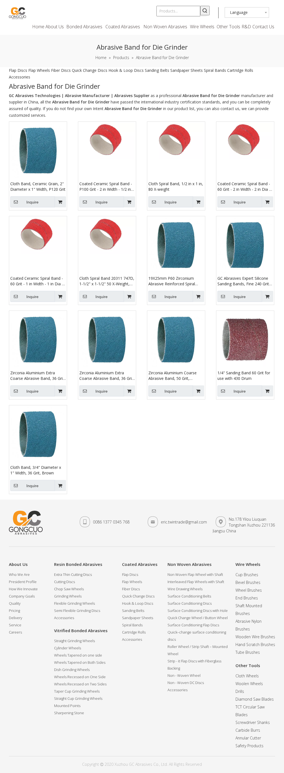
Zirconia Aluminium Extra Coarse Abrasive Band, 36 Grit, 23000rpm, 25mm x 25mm (106, 375)
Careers (15, 632)
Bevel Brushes (247, 582)
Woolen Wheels (249, 683)
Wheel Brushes (248, 590)
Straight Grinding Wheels (74, 640)
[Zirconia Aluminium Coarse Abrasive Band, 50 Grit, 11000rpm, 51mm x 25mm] (176, 339)
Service (15, 624)
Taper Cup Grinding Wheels (77, 691)
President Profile (23, 581)
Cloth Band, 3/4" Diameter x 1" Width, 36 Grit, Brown (35, 470)
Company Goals (22, 596)
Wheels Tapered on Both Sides (79, 662)
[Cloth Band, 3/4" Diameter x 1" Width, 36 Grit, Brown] (38, 433)
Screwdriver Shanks (252, 722)
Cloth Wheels (247, 675)
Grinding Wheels (68, 596)
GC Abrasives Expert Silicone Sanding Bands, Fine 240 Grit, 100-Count (243, 281)
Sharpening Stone (69, 712)
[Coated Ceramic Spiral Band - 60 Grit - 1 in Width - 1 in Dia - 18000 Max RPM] (38, 235)
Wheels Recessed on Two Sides (80, 684)
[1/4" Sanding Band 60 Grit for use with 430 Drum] (245, 339)
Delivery (15, 617)
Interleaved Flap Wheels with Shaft (196, 581)
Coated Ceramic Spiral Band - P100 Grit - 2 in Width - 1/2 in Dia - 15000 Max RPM (105, 186)
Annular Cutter (248, 738)
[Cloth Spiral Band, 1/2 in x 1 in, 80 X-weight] (176, 140)
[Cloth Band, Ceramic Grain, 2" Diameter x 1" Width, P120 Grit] (38, 150)
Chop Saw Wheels (69, 588)
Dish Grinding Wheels (72, 669)
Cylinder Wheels (67, 647)
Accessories (19, 77)
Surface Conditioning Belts (189, 596)
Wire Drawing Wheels (185, 588)
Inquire (32, 202)
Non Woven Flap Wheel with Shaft (195, 574)
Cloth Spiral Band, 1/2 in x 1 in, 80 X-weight (175, 186)
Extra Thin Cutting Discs (73, 574)
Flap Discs (18, 70)
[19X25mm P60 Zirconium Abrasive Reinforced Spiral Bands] (176, 244)
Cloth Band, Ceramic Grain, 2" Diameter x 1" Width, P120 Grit (37, 186)
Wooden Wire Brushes (255, 636)
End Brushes (246, 598)
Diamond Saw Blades (254, 699)
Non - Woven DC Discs (186, 682)
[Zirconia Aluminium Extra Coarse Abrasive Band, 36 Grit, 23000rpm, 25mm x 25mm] (107, 339)
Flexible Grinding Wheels (74, 603)
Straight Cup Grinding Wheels (78, 698)
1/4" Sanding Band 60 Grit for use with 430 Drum (243, 375)
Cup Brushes (246, 574)
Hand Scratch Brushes (255, 644)
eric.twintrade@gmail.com (184, 522)
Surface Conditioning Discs (190, 603)
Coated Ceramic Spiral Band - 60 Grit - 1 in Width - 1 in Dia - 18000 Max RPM (36, 281)
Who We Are (19, 574)
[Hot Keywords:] (205, 10)
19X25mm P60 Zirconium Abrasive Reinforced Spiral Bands (171, 281)
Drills (239, 691)
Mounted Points (67, 705)
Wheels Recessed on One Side (80, 676)
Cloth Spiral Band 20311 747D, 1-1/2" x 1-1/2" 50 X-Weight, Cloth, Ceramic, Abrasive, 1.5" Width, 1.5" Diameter (106, 281)
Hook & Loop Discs (126, 70)
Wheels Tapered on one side (78, 655)
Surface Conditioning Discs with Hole (198, 610)
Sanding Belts (157, 70)
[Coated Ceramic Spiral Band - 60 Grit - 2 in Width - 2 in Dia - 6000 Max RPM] (245, 140)
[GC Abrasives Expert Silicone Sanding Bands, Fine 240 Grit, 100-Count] (245, 244)
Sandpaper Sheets (186, 70)
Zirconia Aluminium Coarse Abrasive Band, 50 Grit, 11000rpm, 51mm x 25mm (172, 375)
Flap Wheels (39, 70)
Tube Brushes (247, 652)
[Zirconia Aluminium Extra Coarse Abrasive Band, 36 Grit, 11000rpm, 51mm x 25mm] (38, 339)
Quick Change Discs (89, 70)
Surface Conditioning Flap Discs (193, 624)
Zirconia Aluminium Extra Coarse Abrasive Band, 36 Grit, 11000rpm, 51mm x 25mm (37, 375)
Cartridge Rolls (240, 70)
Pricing (14, 610)
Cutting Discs (64, 581)
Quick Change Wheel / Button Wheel (198, 617)
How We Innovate (23, 588)
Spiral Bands (215, 70)
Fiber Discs (61, 70)
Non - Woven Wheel (184, 675)
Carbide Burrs (247, 730)
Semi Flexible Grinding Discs (77, 610)
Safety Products (249, 745)
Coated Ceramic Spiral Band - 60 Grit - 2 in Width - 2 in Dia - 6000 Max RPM (243, 186)
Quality (15, 603)
